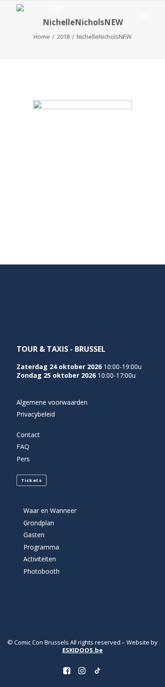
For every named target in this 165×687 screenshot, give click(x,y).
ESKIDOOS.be (82, 650)
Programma (41, 547)
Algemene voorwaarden (52, 402)
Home (41, 36)
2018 (63, 36)
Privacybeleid (35, 414)
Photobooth (41, 571)
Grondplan (38, 522)
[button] (144, 14)
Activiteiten (39, 559)
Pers (23, 458)
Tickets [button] (31, 480)
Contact (28, 434)
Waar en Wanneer (50, 510)
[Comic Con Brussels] (52, 14)
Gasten (33, 534)
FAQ (22, 446)
